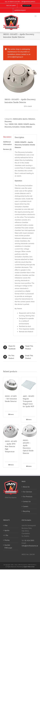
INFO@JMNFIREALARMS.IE (28, 1)
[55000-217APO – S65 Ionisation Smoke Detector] (11, 385)
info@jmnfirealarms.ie (30, 546)
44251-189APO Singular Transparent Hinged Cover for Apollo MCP (28, 401)
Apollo (25, 119)
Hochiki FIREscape (8, 546)
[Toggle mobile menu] (36, 16)
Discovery (8, 121)
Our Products (27, 496)
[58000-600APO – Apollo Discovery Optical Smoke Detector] (29, 431)
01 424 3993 (16, 1)
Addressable (17, 119)
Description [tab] (7, 137)
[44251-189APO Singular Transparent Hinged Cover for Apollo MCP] (29, 385)
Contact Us (27, 501)
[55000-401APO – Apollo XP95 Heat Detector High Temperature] (11, 431)
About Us (26, 487)
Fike (5, 525)
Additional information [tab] (7, 143)
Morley (6, 540)
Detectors (31, 119)
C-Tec (6, 535)
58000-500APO (23, 124)
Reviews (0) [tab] (7, 149)
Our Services (27, 492)
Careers (25, 506)
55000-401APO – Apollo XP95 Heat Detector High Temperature (11, 446)
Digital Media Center (29, 566)
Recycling (26, 511)
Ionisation (16, 127)
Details (12, 414)
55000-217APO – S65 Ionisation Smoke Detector (11, 398)
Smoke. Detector (26, 127)
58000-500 (13, 124)
